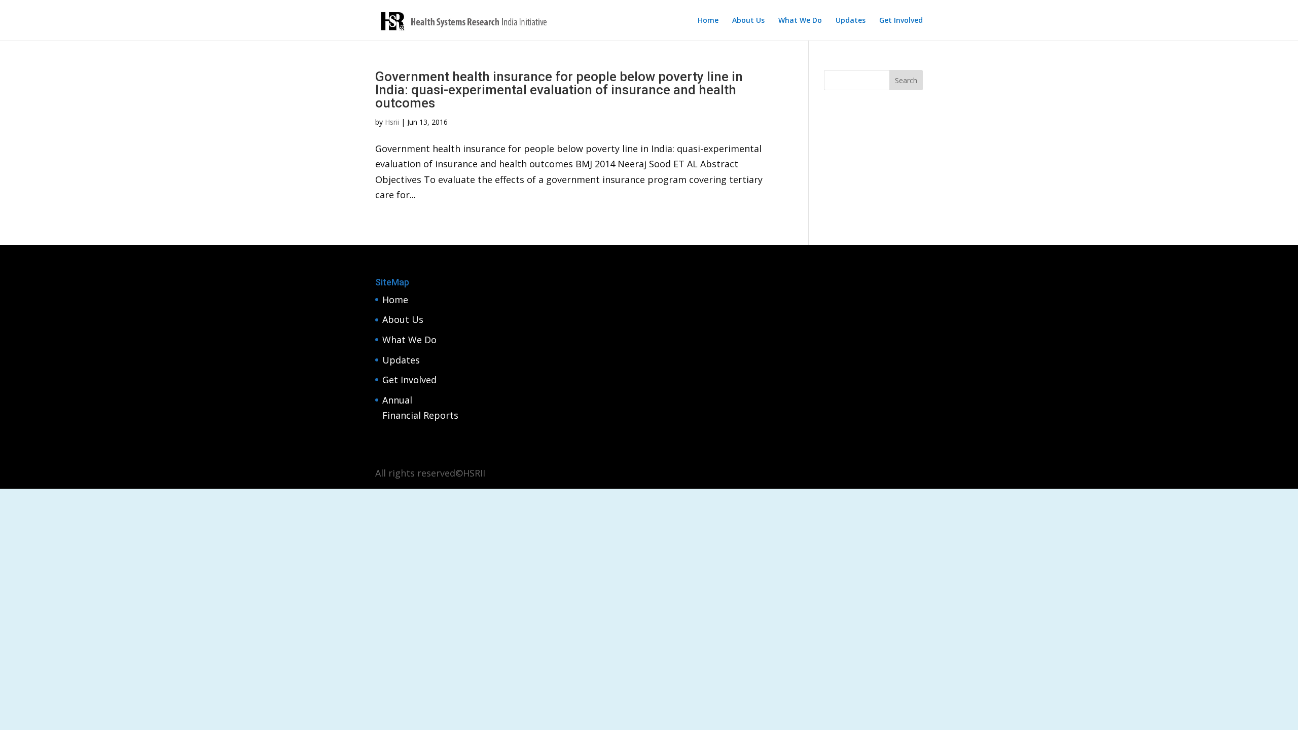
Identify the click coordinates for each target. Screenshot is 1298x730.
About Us (748, 21)
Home (708, 21)
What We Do (800, 21)
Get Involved (901, 21)
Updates (851, 21)
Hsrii (392, 122)
